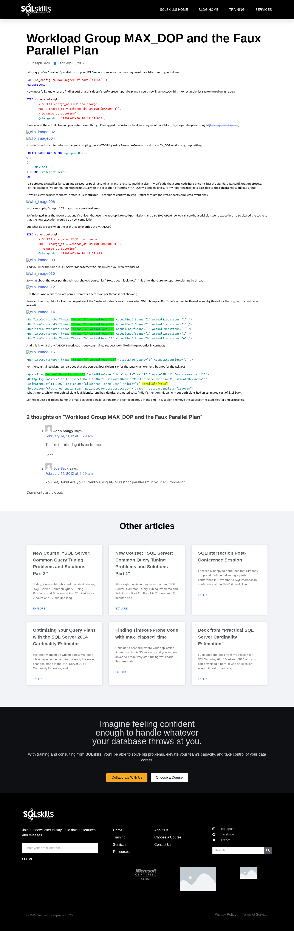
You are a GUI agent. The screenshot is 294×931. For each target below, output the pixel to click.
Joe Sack (60, 468)
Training (237, 9)
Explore (39, 608)
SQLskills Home (174, 9)
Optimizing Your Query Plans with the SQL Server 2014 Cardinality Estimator (64, 637)
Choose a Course (167, 837)
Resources (121, 852)
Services (263, 9)
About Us (161, 830)
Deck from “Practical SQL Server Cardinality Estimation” (226, 637)
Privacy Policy (225, 914)
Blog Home (208, 9)
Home (117, 830)
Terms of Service (255, 914)
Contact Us (162, 844)
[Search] (268, 850)
